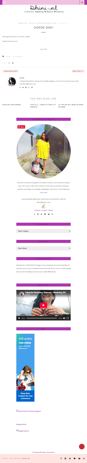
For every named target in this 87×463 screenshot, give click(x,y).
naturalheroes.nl (50, 272)
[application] (43, 305)
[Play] (19, 318)
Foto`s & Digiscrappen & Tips (43, 23)
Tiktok (50, 210)
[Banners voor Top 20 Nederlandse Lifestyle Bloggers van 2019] (28, 411)
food (8, 56)
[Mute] (64, 318)
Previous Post (11, 71)
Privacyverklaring (39, 452)
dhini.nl (26, 458)
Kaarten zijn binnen (11, 105)
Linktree (37, 210)
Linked (44, 210)
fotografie (18, 56)
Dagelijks (22, 23)
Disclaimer (51, 452)
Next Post (77, 71)
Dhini (22, 78)
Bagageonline (21, 424)
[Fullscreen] (68, 318)
